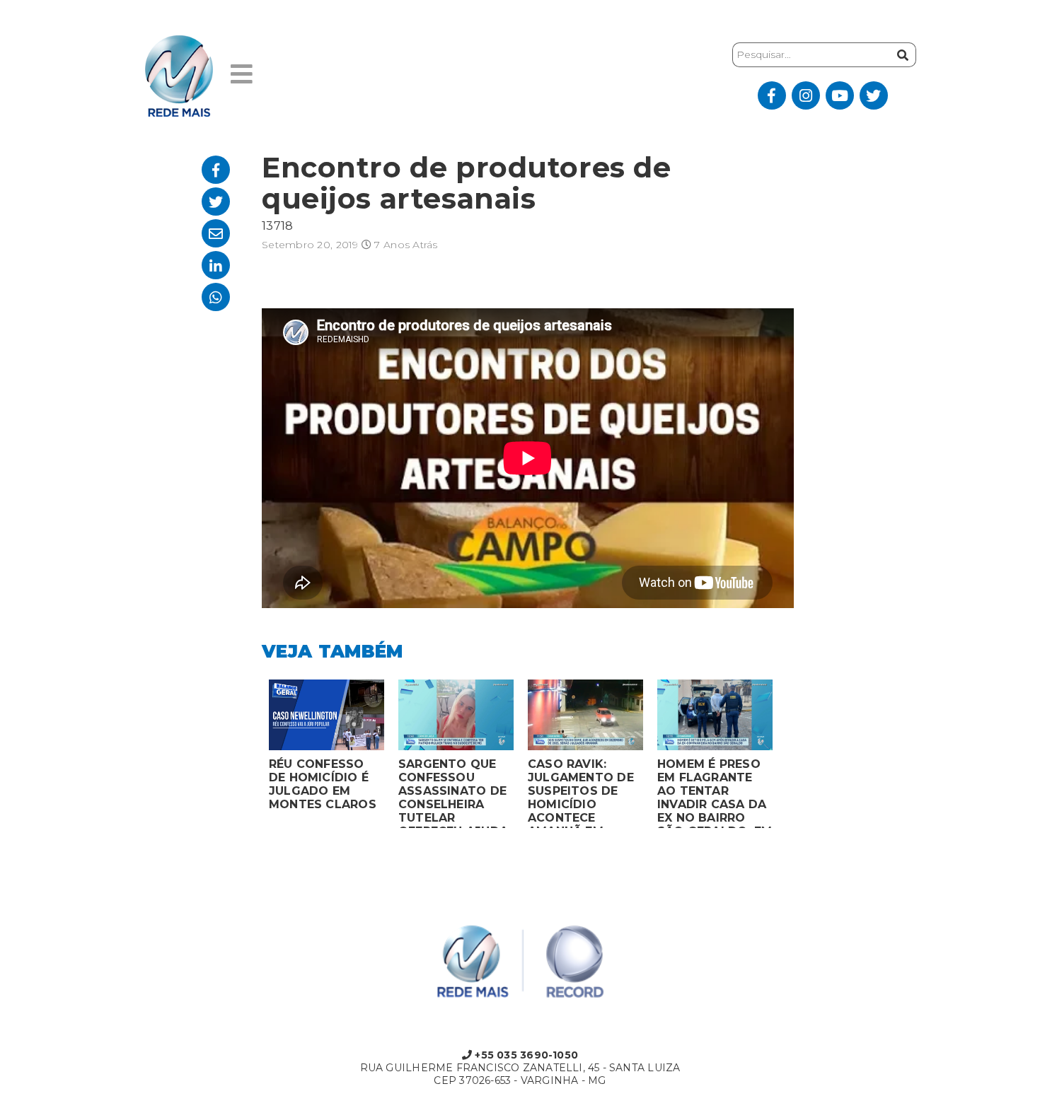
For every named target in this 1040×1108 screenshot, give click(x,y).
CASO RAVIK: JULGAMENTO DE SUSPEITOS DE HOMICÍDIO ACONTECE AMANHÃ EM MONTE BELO (581, 792)
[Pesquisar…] (901, 54)
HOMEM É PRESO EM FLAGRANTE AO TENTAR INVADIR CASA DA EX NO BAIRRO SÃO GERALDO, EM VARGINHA (714, 792)
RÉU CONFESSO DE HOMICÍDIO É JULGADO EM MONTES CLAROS (322, 784)
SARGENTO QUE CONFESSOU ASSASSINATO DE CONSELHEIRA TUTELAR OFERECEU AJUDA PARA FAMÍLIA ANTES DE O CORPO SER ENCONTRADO (453, 792)
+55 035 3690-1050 (525, 1055)
